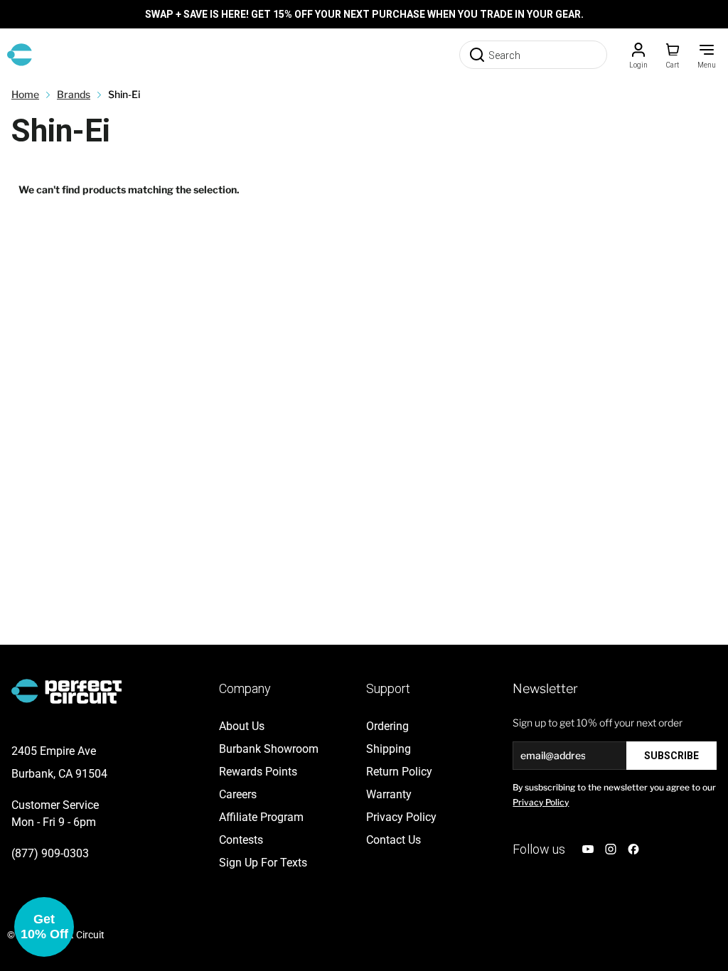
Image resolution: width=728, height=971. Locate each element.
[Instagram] (610, 849)
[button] (44, 927)
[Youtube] (588, 849)
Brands (73, 94)
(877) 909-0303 (50, 853)
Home (25, 94)
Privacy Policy (541, 802)
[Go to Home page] (19, 54)
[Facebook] (633, 849)
